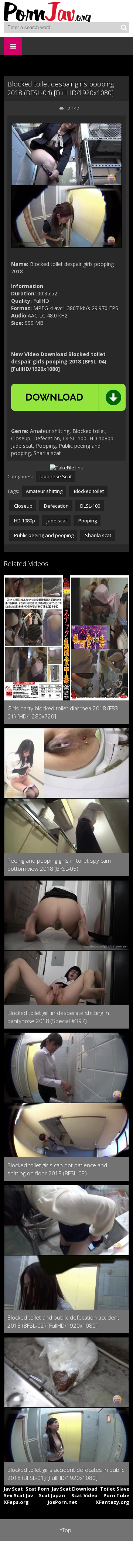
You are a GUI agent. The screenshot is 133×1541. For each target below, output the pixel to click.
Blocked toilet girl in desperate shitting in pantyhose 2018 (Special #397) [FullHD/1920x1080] (58, 1017)
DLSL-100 (89, 506)
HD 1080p (24, 520)
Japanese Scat (56, 476)
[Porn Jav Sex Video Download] (48, 11)
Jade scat (56, 520)
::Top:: (67, 1530)
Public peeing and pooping (43, 535)
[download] (68, 397)
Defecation (56, 506)
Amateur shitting (44, 491)
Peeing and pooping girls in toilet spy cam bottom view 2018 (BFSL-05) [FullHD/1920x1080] (59, 865)
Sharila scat (97, 535)
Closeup (23, 506)
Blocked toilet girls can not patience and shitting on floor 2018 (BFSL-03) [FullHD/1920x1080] (57, 1169)
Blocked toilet (88, 491)
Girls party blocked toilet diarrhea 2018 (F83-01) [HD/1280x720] (63, 712)
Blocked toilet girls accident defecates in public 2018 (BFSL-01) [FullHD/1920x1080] (65, 1473)
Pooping (87, 520)
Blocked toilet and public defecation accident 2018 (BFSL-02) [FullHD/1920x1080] (63, 1321)
